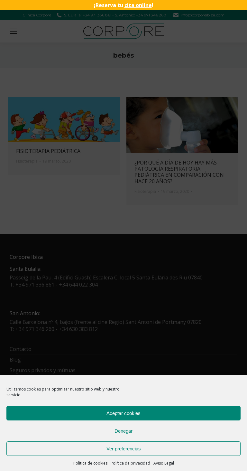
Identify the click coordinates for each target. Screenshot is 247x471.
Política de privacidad (130, 463)
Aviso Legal (163, 463)
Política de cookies (90, 463)
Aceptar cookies (123, 413)
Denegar (123, 431)
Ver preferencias (123, 448)
